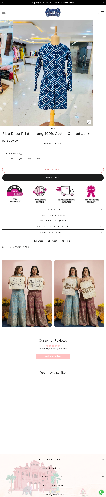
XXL (21, 159)
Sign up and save (52, 485)
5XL (39, 159)
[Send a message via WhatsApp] (101, 492)
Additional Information (53, 227)
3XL (30, 159)
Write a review (53, 356)
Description (53, 209)
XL (12, 159)
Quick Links (52, 468)
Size (10, 153)
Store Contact (52, 477)
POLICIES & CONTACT (52, 459)
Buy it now (53, 178)
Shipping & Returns (53, 215)
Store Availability (53, 232)
